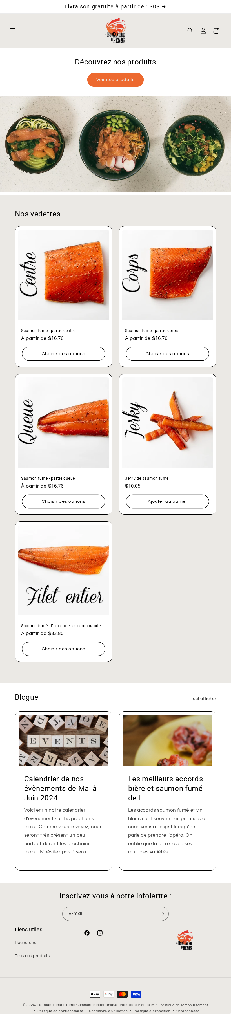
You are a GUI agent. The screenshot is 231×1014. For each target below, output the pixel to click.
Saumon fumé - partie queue (48, 478)
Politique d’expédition (152, 1011)
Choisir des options (63, 354)
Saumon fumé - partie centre (48, 331)
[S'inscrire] (162, 914)
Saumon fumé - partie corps (151, 331)
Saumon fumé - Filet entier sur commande (61, 625)
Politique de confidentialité (60, 1011)
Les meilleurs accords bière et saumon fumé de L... (165, 788)
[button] (12, 30)
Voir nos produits (115, 79)
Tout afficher (203, 699)
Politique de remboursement (184, 1005)
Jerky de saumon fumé (146, 478)
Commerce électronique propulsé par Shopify (115, 1004)
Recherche (26, 943)
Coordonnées (187, 1011)
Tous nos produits (32, 956)
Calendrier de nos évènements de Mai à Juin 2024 (60, 788)
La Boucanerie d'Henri (56, 1004)
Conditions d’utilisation (108, 1011)
